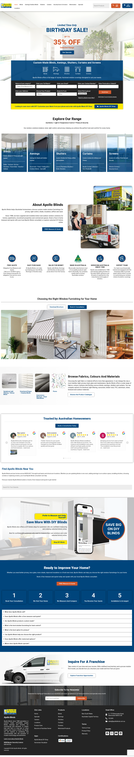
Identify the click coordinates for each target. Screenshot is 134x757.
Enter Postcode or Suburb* (107, 83)
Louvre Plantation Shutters (64, 166)
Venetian (6, 166)
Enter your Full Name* (43, 83)
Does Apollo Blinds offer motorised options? (20, 633)
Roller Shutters (61, 169)
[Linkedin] (120, 728)
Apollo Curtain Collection (90, 166)
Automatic (33, 166)
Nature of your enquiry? (23, 83)
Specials (80, 4)
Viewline (20, 166)
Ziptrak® (43, 169)
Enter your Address (21, 91)
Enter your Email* (62, 83)
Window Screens (114, 166)
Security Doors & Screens (60, 4)
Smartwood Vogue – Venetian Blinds (25, 392)
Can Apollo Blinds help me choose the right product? (23, 629)
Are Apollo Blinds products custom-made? (19, 615)
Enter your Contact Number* (87, 83)
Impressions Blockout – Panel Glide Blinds (41, 396)
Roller (5, 164)
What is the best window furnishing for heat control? (23, 620)
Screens (113, 153)
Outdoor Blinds (34, 169)
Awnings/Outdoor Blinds (31, 4)
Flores (55, 391)
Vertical (10, 164)
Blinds (21, 4)
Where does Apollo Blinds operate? (17, 638)
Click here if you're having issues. (107, 97)
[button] (14, 158)
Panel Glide (13, 166)
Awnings (35, 153)
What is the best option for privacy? (17, 624)
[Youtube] (116, 728)
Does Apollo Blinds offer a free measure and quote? (23, 611)
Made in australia (78, 265)
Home (16, 4)
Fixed (39, 166)
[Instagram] (111, 728)
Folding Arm (45, 166)
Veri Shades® (87, 169)
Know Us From (62, 91)
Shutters (42, 4)
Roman (16, 164)
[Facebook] (107, 728)
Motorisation (72, 4)
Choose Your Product (43, 91)
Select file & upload (84, 91)
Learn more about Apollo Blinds (13, 733)
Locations (17, 8)
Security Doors (113, 169)
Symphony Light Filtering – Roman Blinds (8, 393)
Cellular (5, 169)
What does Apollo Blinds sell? (15, 606)
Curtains (49, 4)
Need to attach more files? (86, 98)
